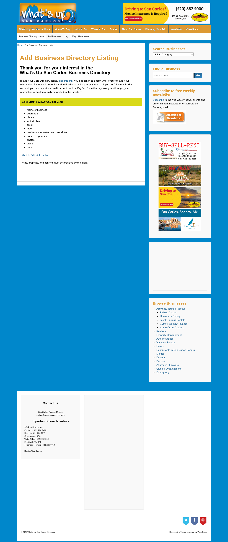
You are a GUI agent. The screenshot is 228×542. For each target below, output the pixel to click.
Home (20, 45)
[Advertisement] (180, 268)
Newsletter (176, 29)
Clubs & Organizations (169, 368)
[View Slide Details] (166, 13)
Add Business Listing (58, 36)
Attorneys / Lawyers (167, 364)
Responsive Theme (177, 532)
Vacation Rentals (165, 342)
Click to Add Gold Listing (35, 155)
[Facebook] (194, 521)
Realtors (161, 331)
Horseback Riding (170, 316)
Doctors (160, 361)
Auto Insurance (164, 338)
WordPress (202, 532)
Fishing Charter (168, 312)
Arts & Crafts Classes (172, 327)
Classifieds (192, 29)
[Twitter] (185, 521)
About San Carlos (131, 29)
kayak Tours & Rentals (172, 319)
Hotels (160, 346)
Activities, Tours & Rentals (170, 308)
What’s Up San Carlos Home (34, 29)
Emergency (162, 372)
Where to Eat (98, 29)
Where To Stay (63, 29)
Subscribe (158, 99)
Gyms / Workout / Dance (174, 323)
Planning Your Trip (155, 29)
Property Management (169, 334)
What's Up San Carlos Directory (41, 532)
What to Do (81, 29)
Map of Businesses (81, 36)
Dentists (160, 357)
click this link (65, 80)
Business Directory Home (31, 36)
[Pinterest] (203, 521)
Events (113, 29)
